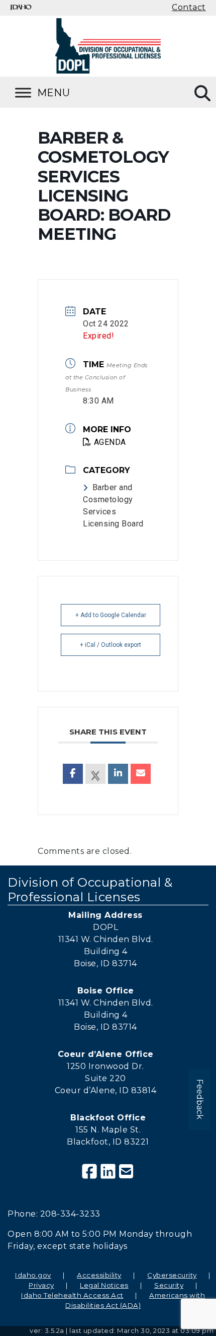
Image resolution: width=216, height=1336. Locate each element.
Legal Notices (104, 1285)
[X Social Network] (95, 774)
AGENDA (110, 442)
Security (168, 1285)
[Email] (141, 774)
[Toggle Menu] (55, 92)
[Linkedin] (118, 774)
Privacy (41, 1285)
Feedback (199, 1099)
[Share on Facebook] (73, 774)
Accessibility (99, 1275)
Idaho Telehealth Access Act (72, 1295)
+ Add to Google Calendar (110, 615)
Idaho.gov (33, 1275)
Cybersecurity (172, 1275)
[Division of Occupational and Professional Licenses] (108, 46)
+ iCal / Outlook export (110, 644)
